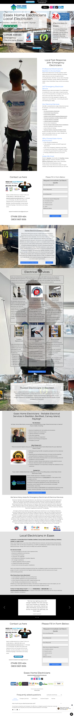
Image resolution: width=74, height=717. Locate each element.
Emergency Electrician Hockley (25, 513)
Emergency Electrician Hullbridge (31, 521)
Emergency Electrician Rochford (47, 520)
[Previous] (4, 607)
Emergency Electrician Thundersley (50, 523)
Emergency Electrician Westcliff (31, 520)
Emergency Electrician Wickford (41, 513)
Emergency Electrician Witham (47, 521)
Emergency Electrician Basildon (21, 510)
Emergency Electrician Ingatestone (32, 523)
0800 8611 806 (18, 219)
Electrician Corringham (32, 504)
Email (47, 194)
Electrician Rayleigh (25, 501)
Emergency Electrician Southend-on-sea (39, 510)
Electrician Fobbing (46, 505)
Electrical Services (37, 272)
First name (48, 185)
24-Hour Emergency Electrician (51, 111)
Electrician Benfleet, (51, 500)
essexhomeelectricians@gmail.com (15, 198)
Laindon (31, 314)
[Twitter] (59, 7)
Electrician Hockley (34, 501)
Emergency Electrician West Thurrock (29, 519)
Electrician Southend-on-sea (29, 500)
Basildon (49, 158)
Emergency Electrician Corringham (24, 517)
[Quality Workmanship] (38, 617)
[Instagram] (51, 7)
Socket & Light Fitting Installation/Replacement (55, 116)
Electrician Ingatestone (31, 508)
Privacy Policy (37, 690)
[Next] (69, 607)
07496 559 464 (42, 2)
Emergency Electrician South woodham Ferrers (44, 517)
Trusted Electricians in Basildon (37, 388)
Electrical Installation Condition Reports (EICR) (55, 118)
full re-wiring (22, 308)
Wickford (31, 311)
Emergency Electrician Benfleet (24, 512)
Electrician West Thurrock (22, 505)
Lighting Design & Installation (51, 121)
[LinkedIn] (62, 7)
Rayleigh (39, 313)
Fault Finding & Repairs (49, 114)
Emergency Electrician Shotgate (25, 515)
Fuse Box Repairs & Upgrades (51, 119)
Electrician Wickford (45, 501)
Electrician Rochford (16, 506)
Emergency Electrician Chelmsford (42, 515)
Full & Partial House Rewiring (51, 112)
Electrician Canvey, (41, 500)
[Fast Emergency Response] (35, 617)
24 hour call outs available (53, 312)
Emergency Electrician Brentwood (41, 516)
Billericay (44, 161)
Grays (40, 316)
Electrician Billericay (50, 502)
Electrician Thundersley (43, 508)
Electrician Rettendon (55, 501)
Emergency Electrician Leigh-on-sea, (41, 512)
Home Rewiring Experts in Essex (37, 230)
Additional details (47, 208)
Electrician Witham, (48, 506)
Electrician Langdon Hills (35, 505)
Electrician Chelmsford (29, 502)
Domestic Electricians (19, 299)
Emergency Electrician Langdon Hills (48, 519)
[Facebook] (54, 7)
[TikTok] (56, 7)
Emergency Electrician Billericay (25, 516)
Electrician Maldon (58, 506)
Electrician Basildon (17, 500)
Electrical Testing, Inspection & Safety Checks (55, 129)
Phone (47, 189)
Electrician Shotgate (18, 502)
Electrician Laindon (40, 502)
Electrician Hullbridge (37, 506)
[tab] (15, 698)
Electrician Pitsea (22, 504)
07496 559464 (46, 477)
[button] (30, 2)
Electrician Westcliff (56, 505)
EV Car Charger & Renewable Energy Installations (56, 124)
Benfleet (62, 158)
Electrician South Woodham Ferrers (47, 504)
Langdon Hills (36, 314)
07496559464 (33, 361)
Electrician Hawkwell (27, 506)
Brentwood (50, 161)
